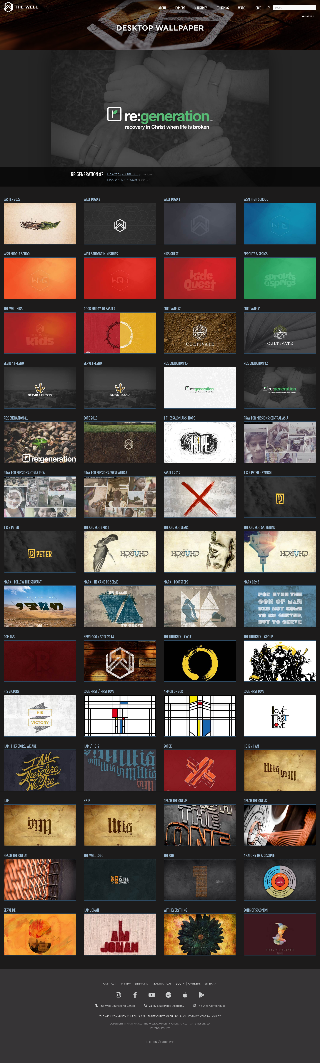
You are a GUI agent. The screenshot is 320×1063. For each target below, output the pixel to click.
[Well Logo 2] (120, 224)
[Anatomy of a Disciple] (280, 880)
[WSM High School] (280, 224)
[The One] (200, 880)
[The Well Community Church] (21, 6)
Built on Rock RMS (160, 1042)
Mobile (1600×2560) (122, 180)
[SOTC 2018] (120, 442)
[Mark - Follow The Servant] (40, 606)
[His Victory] (40, 716)
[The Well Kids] (40, 333)
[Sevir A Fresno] (40, 388)
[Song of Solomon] (280, 934)
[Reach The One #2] (280, 825)
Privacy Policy (160, 1028)
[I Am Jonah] (120, 934)
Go (269, 9)
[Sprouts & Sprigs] (280, 278)
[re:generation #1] (40, 442)
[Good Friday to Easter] (120, 333)
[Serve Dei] (40, 934)
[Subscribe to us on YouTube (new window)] (151, 995)
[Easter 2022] (40, 224)
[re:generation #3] (200, 388)
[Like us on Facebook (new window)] (135, 995)
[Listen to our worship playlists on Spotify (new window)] (168, 995)
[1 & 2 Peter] (40, 552)
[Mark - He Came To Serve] (120, 606)
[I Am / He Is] (120, 771)
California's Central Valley (202, 1016)
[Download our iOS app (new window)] (185, 995)
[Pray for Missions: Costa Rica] (40, 497)
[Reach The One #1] (40, 880)
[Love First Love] (280, 716)
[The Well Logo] (120, 880)
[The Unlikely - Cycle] (200, 661)
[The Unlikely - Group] (280, 661)
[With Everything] (200, 934)
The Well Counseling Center (117, 1006)
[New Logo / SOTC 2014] (120, 661)
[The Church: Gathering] (280, 552)
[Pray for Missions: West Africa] (120, 497)
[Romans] (40, 661)
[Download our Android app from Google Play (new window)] (201, 995)
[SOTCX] (200, 771)
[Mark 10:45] (280, 606)
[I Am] (40, 825)
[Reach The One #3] (200, 825)
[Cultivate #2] (200, 333)
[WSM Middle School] (40, 278)
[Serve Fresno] (120, 388)
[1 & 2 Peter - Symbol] (280, 497)
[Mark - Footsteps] (200, 606)
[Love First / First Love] (120, 716)
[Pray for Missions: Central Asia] (280, 442)
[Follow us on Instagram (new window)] (118, 995)
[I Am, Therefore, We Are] (40, 771)
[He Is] (120, 825)
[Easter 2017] (200, 497)
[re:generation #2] (280, 388)
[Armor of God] (200, 716)
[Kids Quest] (200, 278)
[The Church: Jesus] (200, 552)
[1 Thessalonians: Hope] (200, 442)
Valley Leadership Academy (166, 1006)
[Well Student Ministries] (120, 278)
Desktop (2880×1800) (123, 174)
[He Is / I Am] (280, 771)
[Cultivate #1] (280, 333)
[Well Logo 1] (200, 224)
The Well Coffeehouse (210, 1006)
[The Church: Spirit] (120, 552)
